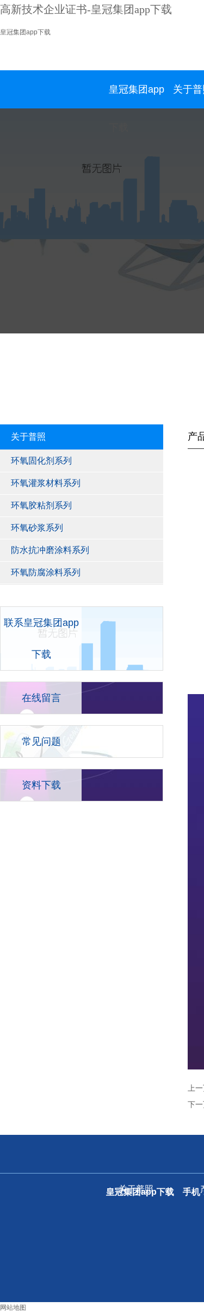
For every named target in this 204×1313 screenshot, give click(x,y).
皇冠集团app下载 (25, 32)
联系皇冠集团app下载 (41, 638)
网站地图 (13, 1307)
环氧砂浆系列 (37, 527)
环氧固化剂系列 (41, 460)
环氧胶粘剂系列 (41, 505)
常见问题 (41, 741)
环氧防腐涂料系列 (46, 572)
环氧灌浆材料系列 (46, 483)
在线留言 (41, 697)
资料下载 (41, 785)
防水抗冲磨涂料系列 (50, 550)
